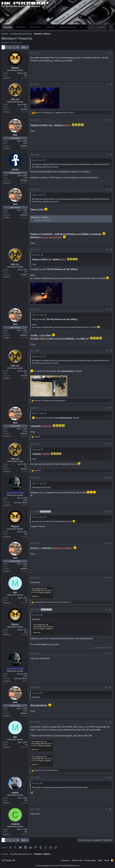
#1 (111, 53)
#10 (110, 444)
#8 (111, 351)
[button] (42, 27)
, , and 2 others (55, 113)
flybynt (7, 42)
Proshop (8, 860)
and (46, 770)
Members (50, 27)
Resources (35, 27)
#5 (111, 189)
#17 (110, 687)
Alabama (23, 146)
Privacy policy (90, 860)
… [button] (13, 47)
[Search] (111, 27)
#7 (111, 309)
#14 (110, 577)
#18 (110, 722)
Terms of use (77, 860)
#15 (110, 609)
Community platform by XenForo (57, 866)
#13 (110, 543)
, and (49, 401)
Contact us (65, 860)
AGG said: (36, 255)
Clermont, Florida (20, 502)
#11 (110, 477)
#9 (111, 408)
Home (106, 860)
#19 (110, 777)
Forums (7, 27)
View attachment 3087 (41, 487)
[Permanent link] (31, 226)
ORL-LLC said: (37, 315)
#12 (110, 511)
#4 (111, 154)
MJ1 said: (36, 615)
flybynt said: (37, 160)
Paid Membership (68, 27)
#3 (111, 120)
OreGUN (24, 109)
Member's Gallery (40, 217)
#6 (111, 249)
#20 (110, 809)
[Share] (107, 53)
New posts (21, 27)
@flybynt (34, 547)
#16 (110, 653)
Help (100, 860)
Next (24, 47)
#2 (111, 84)
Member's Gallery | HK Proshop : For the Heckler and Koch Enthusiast (64, 177)
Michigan (23, 180)
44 (18, 47)
